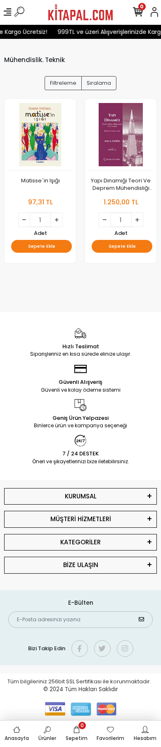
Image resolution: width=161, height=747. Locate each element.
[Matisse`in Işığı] (40, 137)
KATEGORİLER (80, 542)
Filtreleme (63, 83)
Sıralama (99, 83)
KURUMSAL (81, 496)
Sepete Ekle (41, 246)
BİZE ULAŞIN (80, 564)
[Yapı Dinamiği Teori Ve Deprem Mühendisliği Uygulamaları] (120, 137)
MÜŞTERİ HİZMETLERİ (80, 519)
